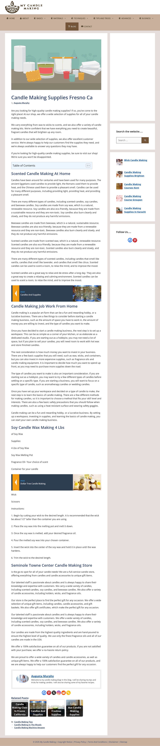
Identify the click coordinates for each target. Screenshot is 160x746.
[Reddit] (63, 693)
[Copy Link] (68, 693)
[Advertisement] (109, 6)
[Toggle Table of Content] (87, 165)
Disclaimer (113, 742)
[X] (54, 693)
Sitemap (123, 742)
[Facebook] (44, 693)
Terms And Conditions (97, 742)
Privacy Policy (80, 742)
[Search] (145, 140)
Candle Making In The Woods (27, 724)
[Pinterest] (49, 693)
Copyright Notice (65, 742)
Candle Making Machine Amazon (29, 727)
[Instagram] (58, 693)
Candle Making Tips (23, 722)
